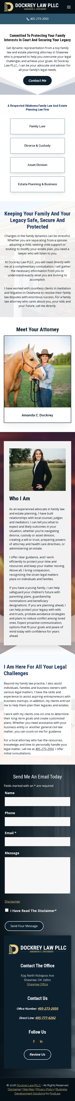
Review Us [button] (37, 1054)
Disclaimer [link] (14, 1089)
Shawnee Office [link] (37, 984)
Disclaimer (12, 901)
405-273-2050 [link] (39, 19)
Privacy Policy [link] (45, 1089)
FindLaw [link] (55, 1093)
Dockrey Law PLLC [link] (29, 1085)
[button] (69, 7)
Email (10, 833)
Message (12, 853)
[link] (31, 6)
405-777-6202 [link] (45, 1018)
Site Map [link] (28, 1089)
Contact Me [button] (37, 81)
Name (10, 793)
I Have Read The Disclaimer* (33, 910)
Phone (10, 813)
